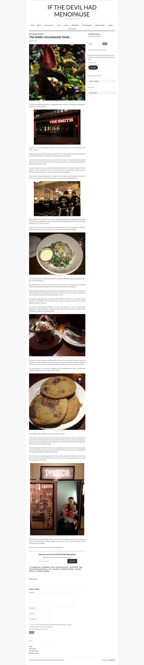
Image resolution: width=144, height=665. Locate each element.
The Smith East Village (67, 569)
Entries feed (32, 648)
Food (58, 25)
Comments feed (33, 651)
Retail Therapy (86, 25)
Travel (66, 25)
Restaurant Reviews (36, 34)
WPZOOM (112, 660)
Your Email (31, 613)
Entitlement (75, 25)
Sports (110, 25)
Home (32, 25)
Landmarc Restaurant (61, 567)
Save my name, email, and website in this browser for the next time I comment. (51, 624)
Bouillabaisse (46, 567)
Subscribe (72, 561)
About (39, 25)
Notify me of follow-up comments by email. (41, 627)
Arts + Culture (49, 25)
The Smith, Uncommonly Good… (50, 37)
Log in (30, 646)
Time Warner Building (42, 571)
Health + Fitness (99, 25)
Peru (50, 569)
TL (36, 579)
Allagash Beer (36, 567)
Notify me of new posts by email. (38, 629)
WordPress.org (33, 653)
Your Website (32, 619)
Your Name (32, 608)
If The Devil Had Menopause (72, 11)
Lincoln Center (74, 567)
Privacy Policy (72, 29)
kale (52, 567)
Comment (31, 592)
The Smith (56, 569)
